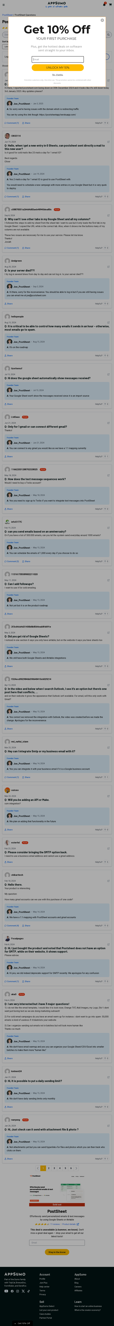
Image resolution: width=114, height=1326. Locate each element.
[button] (102, 20)
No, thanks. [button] (57, 74)
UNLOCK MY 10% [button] (57, 67)
